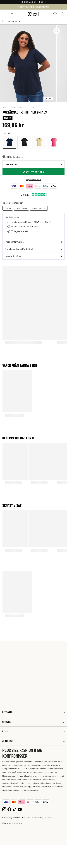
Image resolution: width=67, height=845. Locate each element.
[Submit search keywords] (4, 21)
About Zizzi (7, 741)
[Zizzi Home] (33, 13)
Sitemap (48, 817)
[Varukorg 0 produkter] (62, 14)
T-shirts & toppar (39, 208)
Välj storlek (12, 164)
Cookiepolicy (37, 817)
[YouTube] (20, 809)
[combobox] (33, 21)
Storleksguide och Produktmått (19, 248)
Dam (4, 107)
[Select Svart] (24, 142)
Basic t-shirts (21, 208)
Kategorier (7, 712)
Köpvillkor (26, 817)
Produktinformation (14, 241)
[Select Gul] (39, 142)
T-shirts (32, 107)
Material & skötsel (13, 256)
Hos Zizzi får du (12, 216)
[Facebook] (9, 809)
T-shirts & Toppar (18, 107)
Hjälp (5, 731)
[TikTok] (15, 809)
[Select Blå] (9, 142)
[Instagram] (4, 809)
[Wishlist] (56, 31)
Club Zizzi (6, 722)
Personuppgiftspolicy (11, 817)
